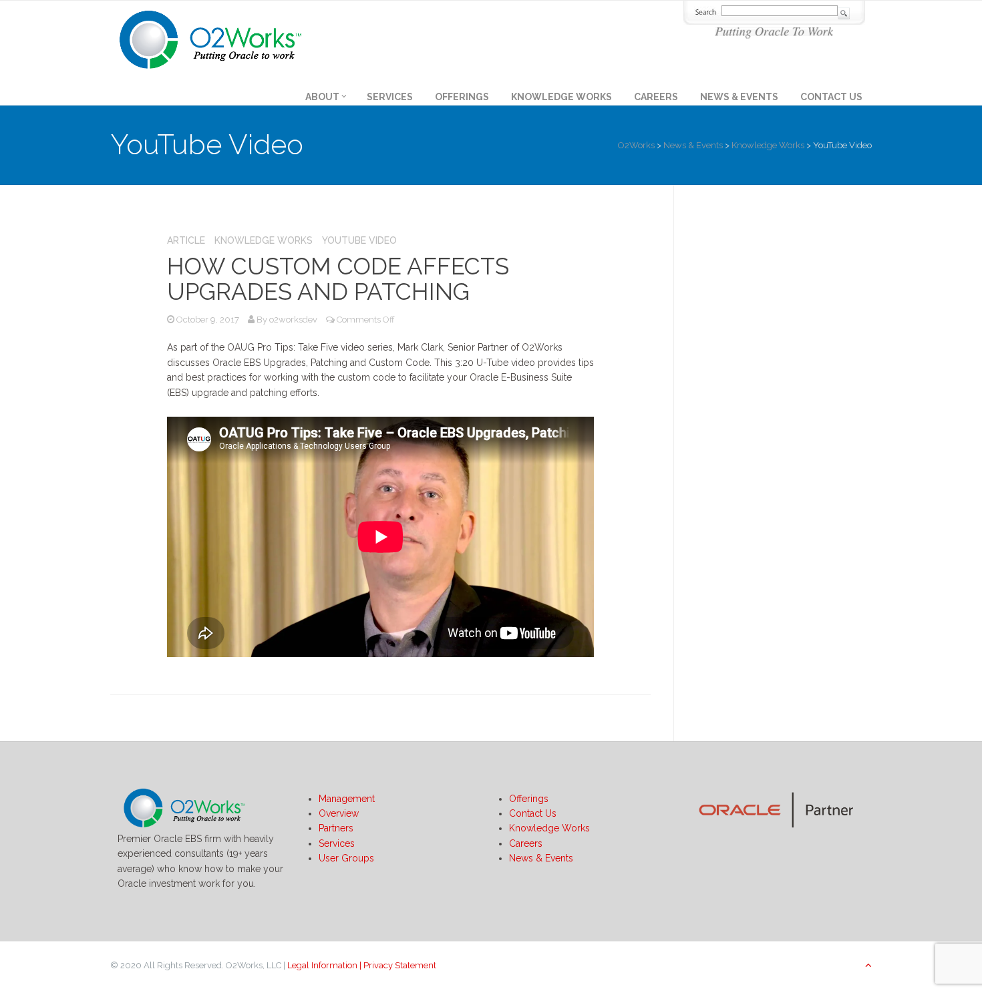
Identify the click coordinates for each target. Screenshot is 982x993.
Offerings (462, 96)
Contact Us (831, 96)
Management (347, 798)
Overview (339, 813)
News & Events (739, 96)
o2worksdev (293, 320)
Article (186, 240)
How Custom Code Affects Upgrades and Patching (338, 279)
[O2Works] (210, 37)
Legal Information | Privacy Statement (361, 965)
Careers (656, 96)
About (322, 96)
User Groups (346, 858)
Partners (336, 828)
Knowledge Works (561, 96)
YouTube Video (359, 240)
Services (390, 96)
